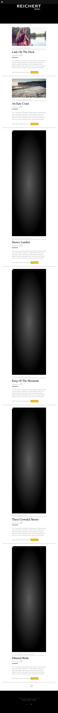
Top (54, 709)
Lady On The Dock (23, 52)
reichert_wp (16, 55)
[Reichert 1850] (29, 7)
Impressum (24, 699)
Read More (34, 72)
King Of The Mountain (25, 381)
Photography (20, 47)
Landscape (20, 99)
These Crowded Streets (25, 519)
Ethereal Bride (20, 658)
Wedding (32, 654)
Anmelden (34, 699)
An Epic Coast (20, 103)
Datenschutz (29, 699)
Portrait (28, 47)
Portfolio (25, 47)
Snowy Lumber (21, 242)
